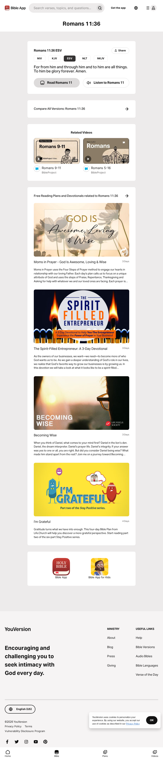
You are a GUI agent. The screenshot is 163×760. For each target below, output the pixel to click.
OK (152, 720)
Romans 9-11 (55, 168)
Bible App (61, 577)
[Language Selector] (136, 8)
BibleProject (49, 172)
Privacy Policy (13, 726)
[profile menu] (150, 8)
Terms (28, 726)
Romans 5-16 (105, 168)
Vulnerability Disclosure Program (25, 731)
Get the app (118, 7)
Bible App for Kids (99, 577)
